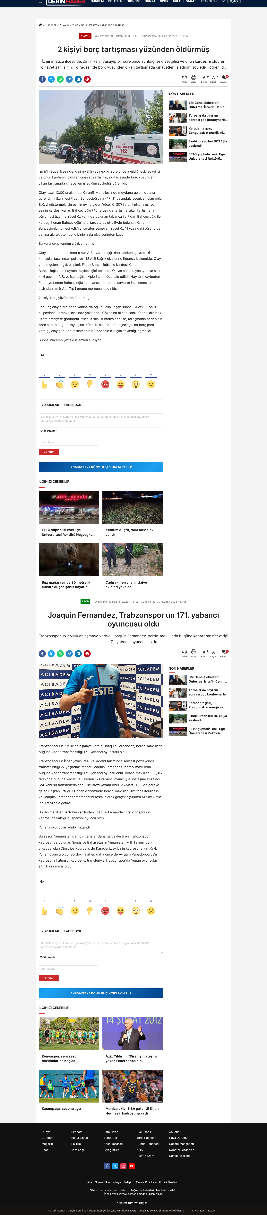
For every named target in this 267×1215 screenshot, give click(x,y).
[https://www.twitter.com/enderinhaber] (115, 1166)
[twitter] (51, 79)
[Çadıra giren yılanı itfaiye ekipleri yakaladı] (132, 559)
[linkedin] (78, 79)
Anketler (174, 1132)
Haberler (51, 24)
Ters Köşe (78, 1150)
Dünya (46, 1132)
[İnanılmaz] (136, 378)
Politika (76, 1144)
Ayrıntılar (198, 1210)
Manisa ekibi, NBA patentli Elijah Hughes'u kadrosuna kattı (132, 1111)
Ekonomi (77, 1132)
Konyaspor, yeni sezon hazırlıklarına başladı (60, 1058)
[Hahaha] (120, 378)
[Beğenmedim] (90, 378)
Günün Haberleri (147, 1144)
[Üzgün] (151, 378)
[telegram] (69, 79)
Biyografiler (111, 1150)
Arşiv (139, 1150)
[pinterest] (87, 79)
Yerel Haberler (146, 1138)
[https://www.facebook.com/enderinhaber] (107, 1166)
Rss (89, 1182)
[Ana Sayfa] (40, 25)
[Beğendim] (44, 378)
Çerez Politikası (146, 1182)
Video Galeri (112, 1138)
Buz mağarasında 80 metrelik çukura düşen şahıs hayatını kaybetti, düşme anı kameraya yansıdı (66, 585)
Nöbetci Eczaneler (181, 1150)
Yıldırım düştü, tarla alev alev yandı (129, 532)
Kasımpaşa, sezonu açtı (61, 1109)
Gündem (47, 1138)
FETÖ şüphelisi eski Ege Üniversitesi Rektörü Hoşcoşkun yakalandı (68, 532)
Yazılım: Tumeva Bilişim (132, 1203)
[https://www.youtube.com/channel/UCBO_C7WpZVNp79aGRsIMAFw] (132, 1166)
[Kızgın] (105, 378)
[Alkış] (59, 378)
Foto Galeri (111, 1132)
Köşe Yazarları (113, 1144)
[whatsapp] (60, 79)
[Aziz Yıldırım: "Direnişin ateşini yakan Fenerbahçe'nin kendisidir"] (132, 1033)
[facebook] (42, 79)
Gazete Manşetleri (181, 1144)
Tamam (212, 1210)
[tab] (50, 404)
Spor (45, 1150)
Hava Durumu (178, 1138)
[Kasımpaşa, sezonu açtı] (69, 1086)
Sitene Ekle (102, 1182)
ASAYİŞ (64, 24)
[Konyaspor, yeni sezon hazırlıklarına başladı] (69, 1033)
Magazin (47, 1144)
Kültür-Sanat (79, 1138)
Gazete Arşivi (145, 1156)
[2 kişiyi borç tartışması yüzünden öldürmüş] (101, 126)
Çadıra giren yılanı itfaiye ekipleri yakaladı (126, 584)
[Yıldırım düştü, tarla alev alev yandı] (132, 507)
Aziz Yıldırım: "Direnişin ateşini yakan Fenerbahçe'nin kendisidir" (131, 1059)
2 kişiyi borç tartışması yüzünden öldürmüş (98, 24)
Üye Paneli (143, 1132)
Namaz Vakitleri (179, 1156)
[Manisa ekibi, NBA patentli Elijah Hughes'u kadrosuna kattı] (132, 1086)
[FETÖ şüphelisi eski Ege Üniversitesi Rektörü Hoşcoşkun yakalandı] (69, 507)
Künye (117, 1182)
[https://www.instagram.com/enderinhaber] (123, 1166)
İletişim (128, 1182)
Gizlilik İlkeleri (168, 1182)
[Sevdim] (75, 378)
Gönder (49, 452)
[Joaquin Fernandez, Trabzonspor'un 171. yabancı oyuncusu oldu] (101, 701)
